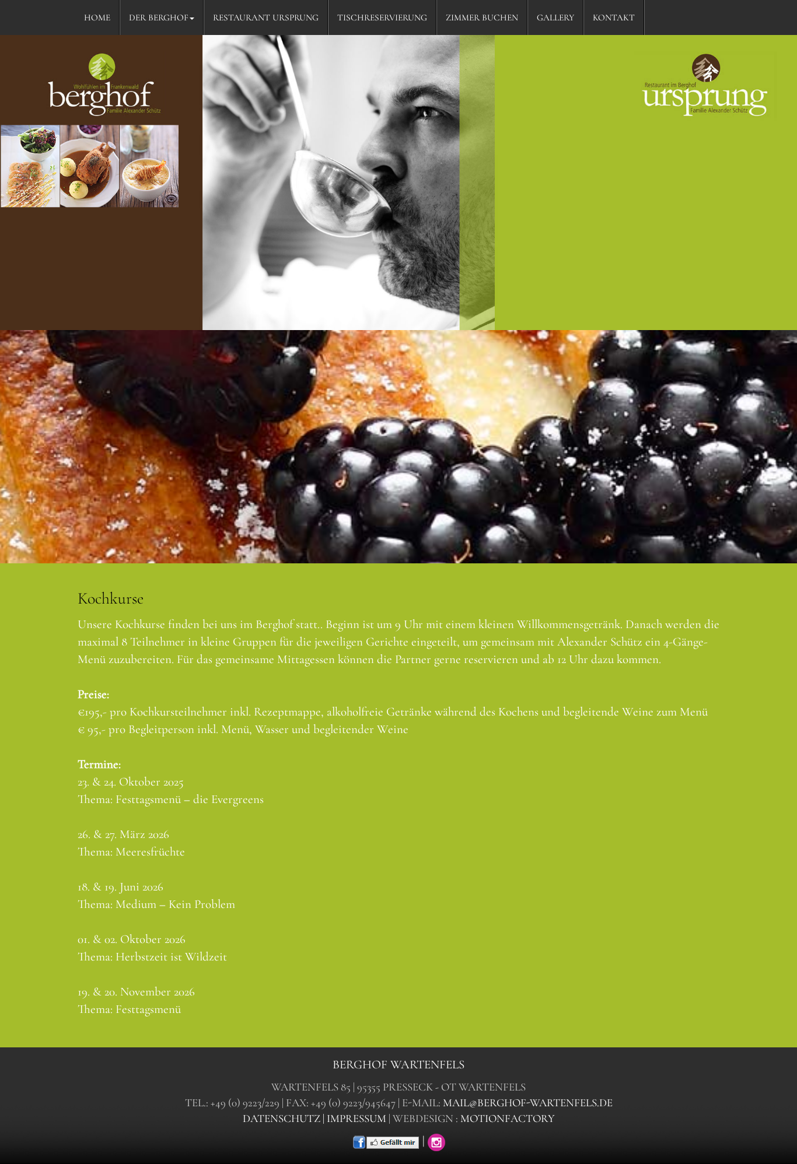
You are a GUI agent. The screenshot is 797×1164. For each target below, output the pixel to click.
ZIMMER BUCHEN (482, 17)
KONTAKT (614, 17)
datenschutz (281, 1118)
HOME (97, 17)
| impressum (354, 1118)
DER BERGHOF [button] (158, 17)
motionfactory (507, 1118)
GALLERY (555, 17)
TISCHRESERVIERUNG (382, 17)
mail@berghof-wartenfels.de (528, 1102)
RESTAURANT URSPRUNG (266, 17)
